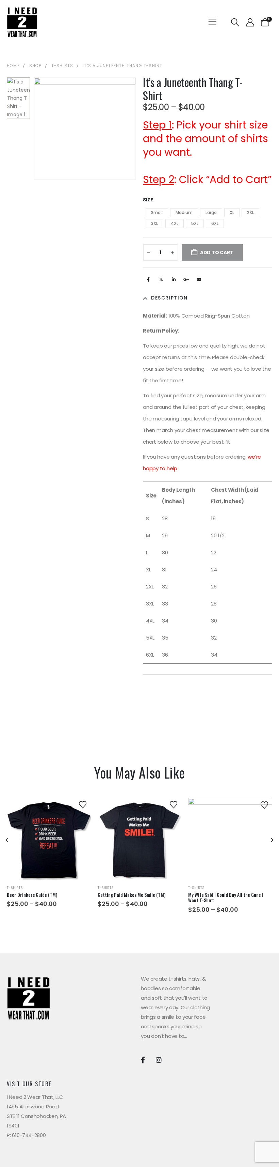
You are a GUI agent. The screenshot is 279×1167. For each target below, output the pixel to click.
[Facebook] (142, 1059)
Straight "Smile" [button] (147, 856)
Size (148, 199)
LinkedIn (173, 279)
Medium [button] (184, 212)
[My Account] (250, 22)
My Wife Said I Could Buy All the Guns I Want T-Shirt (225, 897)
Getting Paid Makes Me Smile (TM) (132, 894)
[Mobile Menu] (214, 22)
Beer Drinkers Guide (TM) (32, 894)
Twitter (160, 279)
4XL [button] (174, 223)
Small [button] (157, 212)
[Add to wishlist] (82, 804)
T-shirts (15, 887)
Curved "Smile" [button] (133, 856)
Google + (186, 279)
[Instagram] (158, 1059)
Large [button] (211, 212)
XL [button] (232, 212)
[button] (235, 22)
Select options (48, 870)
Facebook (148, 279)
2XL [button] (250, 212)
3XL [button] (154, 223)
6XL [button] (214, 223)
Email (198, 279)
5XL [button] (194, 223)
